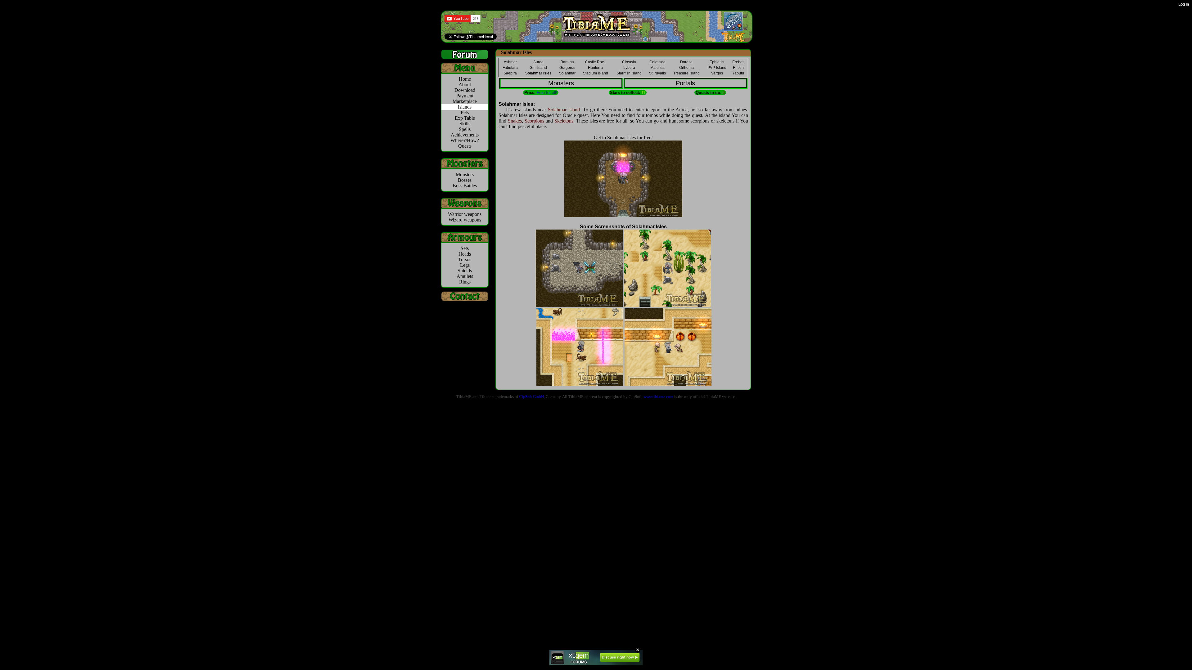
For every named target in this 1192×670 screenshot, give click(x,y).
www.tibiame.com (658, 396)
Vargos (717, 73)
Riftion (738, 67)
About (464, 84)
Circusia (629, 62)
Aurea (538, 62)
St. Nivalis (657, 73)
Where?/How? (464, 140)
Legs (465, 265)
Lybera (629, 67)
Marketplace (465, 101)
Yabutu (738, 73)
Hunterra (595, 67)
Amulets (465, 276)
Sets (465, 248)
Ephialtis (717, 62)
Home (465, 79)
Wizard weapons (465, 219)
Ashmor (510, 62)
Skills (464, 123)
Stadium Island (595, 73)
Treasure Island (686, 73)
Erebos (738, 62)
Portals (685, 83)
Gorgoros (567, 67)
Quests (465, 146)
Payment (464, 95)
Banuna (567, 62)
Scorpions (534, 120)
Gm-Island (538, 67)
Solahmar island (564, 109)
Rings (465, 281)
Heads (464, 254)
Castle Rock (595, 62)
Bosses (465, 180)
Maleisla (657, 67)
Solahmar (567, 73)
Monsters (465, 174)
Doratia (686, 62)
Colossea (657, 62)
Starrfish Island (629, 73)
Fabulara (510, 67)
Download (464, 90)
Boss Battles (465, 185)
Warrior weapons (464, 214)
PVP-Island (716, 67)
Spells (465, 129)
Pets (465, 112)
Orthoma (686, 67)
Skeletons (563, 120)
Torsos (464, 259)
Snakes (515, 120)
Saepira (510, 73)
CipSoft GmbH (531, 396)
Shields (465, 270)
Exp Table (465, 118)
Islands (465, 106)
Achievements (465, 134)
